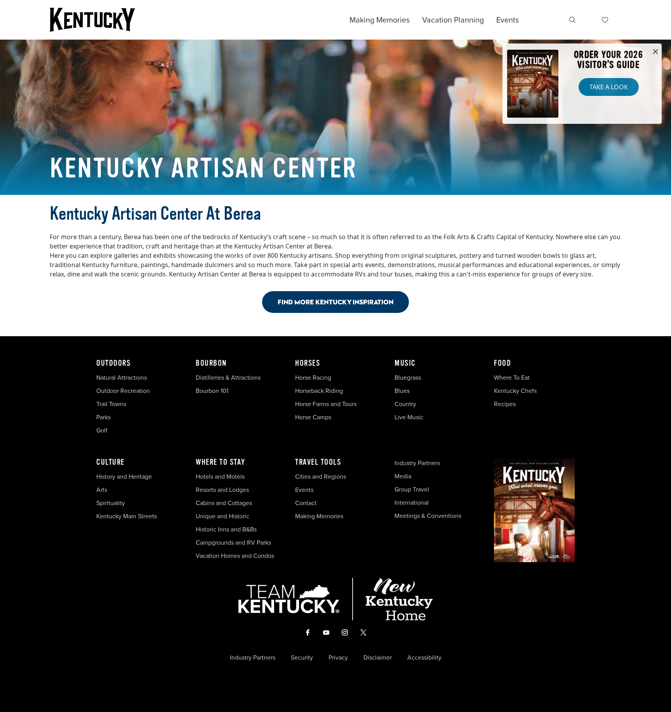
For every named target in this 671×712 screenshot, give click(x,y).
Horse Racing (313, 377)
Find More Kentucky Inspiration (335, 302)
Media (403, 476)
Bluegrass (408, 377)
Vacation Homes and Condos (235, 555)
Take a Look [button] (608, 87)
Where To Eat (512, 377)
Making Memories (379, 19)
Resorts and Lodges (222, 489)
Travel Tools (318, 462)
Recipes (505, 403)
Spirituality (111, 502)
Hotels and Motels (220, 476)
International (412, 502)
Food (502, 363)
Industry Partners (417, 462)
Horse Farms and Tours (325, 403)
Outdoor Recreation (123, 390)
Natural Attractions (121, 377)
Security (302, 658)
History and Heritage (124, 476)
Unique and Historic (222, 516)
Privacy (338, 658)
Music (405, 363)
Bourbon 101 (212, 390)
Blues (402, 390)
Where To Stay (220, 462)
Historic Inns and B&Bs (226, 529)
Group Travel (412, 489)
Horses (307, 363)
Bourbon (211, 363)
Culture (110, 462)
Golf (102, 430)
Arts (101, 489)
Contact (305, 502)
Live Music (409, 417)
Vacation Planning (453, 20)
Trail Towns (111, 403)
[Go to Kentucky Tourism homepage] (92, 20)
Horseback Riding (319, 390)
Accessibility (424, 658)
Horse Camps (313, 417)
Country (405, 403)
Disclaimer (377, 658)
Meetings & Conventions (428, 515)
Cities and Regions (320, 476)
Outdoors (113, 363)
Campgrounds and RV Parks (233, 542)
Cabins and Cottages (224, 502)
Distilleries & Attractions (228, 377)
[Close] (655, 52)
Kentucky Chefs (515, 390)
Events (507, 20)
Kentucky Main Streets (126, 516)
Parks (103, 417)
